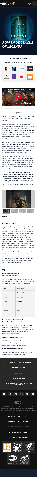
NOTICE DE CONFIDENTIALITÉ (18, 416)
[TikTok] (27, 394)
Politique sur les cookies (18, 427)
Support (18, 373)
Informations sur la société (18, 432)
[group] (18, 211)
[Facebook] (16, 394)
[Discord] (33, 394)
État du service (18, 368)
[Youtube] (4, 394)
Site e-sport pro (18, 378)
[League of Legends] (14, 4)
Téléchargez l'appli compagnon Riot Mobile (18, 384)
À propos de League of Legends (18, 362)
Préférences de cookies (18, 437)
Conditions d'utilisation (18, 421)
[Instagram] (21, 394)
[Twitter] (10, 394)
